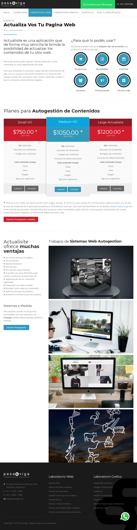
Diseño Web (20, 12)
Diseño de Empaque (103, 495)
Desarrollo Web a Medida (60, 487)
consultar (31, 188)
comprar (18, 188)
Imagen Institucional (103, 487)
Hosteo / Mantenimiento (60, 503)
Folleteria (98, 491)
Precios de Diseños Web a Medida (64, 508)
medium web (116, 206)
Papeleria (98, 499)
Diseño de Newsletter (58, 491)
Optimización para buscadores (63, 495)
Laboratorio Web (40, 12)
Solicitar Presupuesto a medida (21, 219)
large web (128, 206)
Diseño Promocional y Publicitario (109, 503)
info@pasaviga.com (14, 499)
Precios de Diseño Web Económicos (65, 512)
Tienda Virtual (55, 499)
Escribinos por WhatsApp (99, 4)
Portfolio (88, 12)
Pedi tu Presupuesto (109, 12)
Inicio (6, 12)
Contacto (8, 21)
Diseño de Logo (101, 508)
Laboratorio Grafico (66, 12)
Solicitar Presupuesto (16, 327)
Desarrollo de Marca (103, 483)
